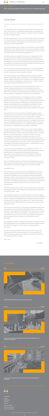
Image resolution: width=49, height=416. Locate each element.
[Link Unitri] (24, 414)
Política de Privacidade (9, 408)
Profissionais (7, 400)
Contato (6, 403)
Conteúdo (6, 401)
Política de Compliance (9, 407)
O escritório (6, 396)
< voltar (5, 250)
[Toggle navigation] (43, 2)
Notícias (5, 6)
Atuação (6, 398)
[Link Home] (14, 2)
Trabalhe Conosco (8, 405)
